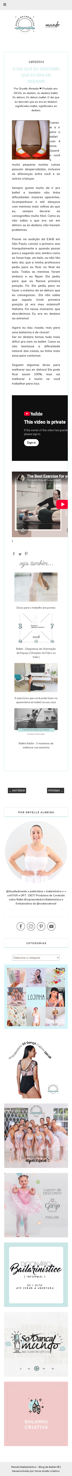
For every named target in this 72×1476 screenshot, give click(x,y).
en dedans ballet (47, 93)
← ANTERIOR (17, 790)
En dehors (19, 97)
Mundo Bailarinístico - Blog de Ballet (34, 1467)
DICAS (18, 93)
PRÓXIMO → (55, 790)
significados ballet (26, 106)
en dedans (29, 93)
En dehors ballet (36, 97)
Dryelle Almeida (29, 88)
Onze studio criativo (47, 1471)
